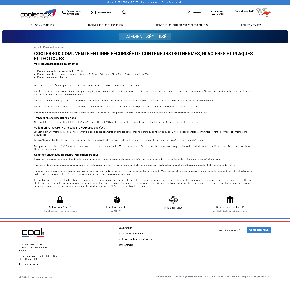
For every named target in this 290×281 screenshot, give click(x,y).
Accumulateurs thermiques (105, 25)
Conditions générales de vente (188, 276)
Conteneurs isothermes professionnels (182, 25)
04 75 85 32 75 (73, 14)
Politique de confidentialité (217, 276)
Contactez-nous (104, 13)
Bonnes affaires (251, 25)
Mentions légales (164, 276)
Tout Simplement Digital (260, 276)
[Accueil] (38, 234)
